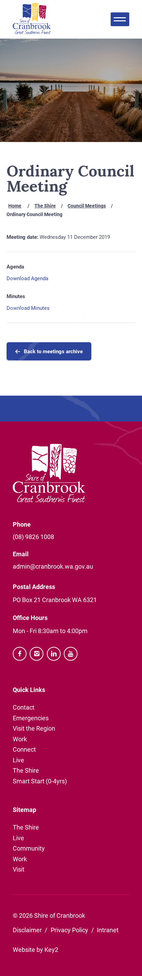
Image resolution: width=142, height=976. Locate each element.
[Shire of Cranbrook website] (32, 19)
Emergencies (31, 718)
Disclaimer (27, 930)
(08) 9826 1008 (33, 536)
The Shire (45, 205)
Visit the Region (34, 728)
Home (14, 205)
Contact (23, 707)
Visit (18, 869)
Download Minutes (28, 307)
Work (20, 739)
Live (18, 760)
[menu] (120, 19)
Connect (24, 749)
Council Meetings (87, 205)
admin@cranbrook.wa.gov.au (53, 566)
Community (29, 848)
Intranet (108, 930)
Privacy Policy (69, 930)
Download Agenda (27, 278)
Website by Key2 (35, 949)
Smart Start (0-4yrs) (40, 781)
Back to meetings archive (53, 351)
